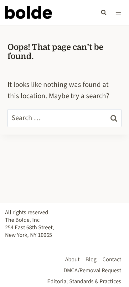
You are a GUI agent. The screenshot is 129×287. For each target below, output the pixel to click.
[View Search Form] (103, 12)
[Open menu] (118, 12)
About (72, 259)
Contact (111, 259)
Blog (90, 259)
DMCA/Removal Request (92, 270)
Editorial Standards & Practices (84, 281)
